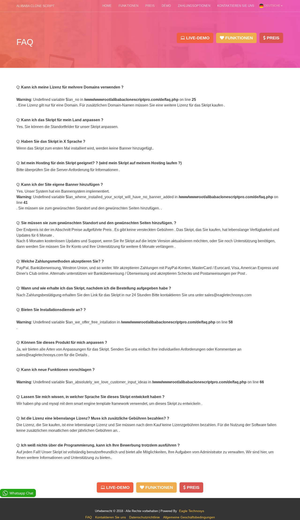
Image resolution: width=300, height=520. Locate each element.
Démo (166, 5)
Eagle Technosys (191, 511)
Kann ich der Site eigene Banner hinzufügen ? (62, 185)
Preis (150, 5)
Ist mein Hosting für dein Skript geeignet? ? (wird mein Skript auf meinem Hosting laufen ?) (101, 163)
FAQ (88, 517)
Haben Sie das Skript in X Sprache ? (53, 141)
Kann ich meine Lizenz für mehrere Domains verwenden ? (72, 87)
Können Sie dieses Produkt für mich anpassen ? (64, 342)
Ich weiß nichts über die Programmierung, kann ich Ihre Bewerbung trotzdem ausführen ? (100, 445)
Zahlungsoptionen (194, 5)
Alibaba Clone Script (35, 6)
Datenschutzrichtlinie (144, 517)
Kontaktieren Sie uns (235, 5)
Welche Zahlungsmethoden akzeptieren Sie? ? (62, 261)
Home (107, 5)
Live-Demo (197, 38)
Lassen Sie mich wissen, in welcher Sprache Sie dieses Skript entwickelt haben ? (93, 397)
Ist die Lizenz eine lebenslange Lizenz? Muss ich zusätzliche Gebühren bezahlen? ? (95, 418)
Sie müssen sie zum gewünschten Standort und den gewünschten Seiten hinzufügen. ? (98, 223)
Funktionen (128, 5)
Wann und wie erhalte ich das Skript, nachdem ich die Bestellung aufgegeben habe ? (96, 288)
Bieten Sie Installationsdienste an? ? (53, 310)
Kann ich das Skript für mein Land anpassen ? (62, 120)
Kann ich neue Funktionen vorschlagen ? (58, 370)
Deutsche (272, 5)
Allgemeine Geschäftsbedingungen (189, 517)
